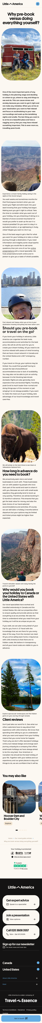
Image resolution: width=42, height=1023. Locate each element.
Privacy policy (31, 1010)
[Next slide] (37, 798)
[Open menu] (37, 4)
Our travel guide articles (23, 838)
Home (10, 838)
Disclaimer (21, 1010)
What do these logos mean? (22, 857)
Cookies (5, 1013)
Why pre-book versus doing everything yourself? (21, 841)
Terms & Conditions (9, 1010)
